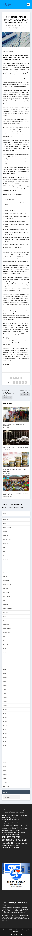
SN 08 (4, 677)
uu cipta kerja (15, 847)
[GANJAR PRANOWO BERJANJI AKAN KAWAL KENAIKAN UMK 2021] (16, 483)
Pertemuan (6, 632)
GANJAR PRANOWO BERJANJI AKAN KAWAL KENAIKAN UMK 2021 (15, 493)
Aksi (4, 523)
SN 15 (4, 705)
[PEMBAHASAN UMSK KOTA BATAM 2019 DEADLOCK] (16, 459)
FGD (4, 568)
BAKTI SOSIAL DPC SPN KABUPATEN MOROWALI (13, 425)
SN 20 (4, 725)
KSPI (18, 828)
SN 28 (4, 758)
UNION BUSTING (5, 845)
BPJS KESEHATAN (7, 813)
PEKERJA (17, 830)
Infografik (6, 580)
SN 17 (4, 713)
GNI (4, 572)
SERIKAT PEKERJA (11, 837)
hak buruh (24, 815)
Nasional (21, 26)
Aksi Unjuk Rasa (10, 811)
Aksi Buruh (4, 811)
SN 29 (4, 762)
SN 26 (4, 750)
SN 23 (4, 738)
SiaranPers (9, 28)
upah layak (18, 845)
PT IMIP (9, 834)
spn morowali (17, 843)
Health (5, 576)
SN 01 (4, 649)
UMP (26, 843)
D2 (4, 552)
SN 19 (4, 721)
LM (4, 600)
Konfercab (6, 588)
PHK (16, 832)
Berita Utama (7, 539)
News (26, 26)
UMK (22, 843)
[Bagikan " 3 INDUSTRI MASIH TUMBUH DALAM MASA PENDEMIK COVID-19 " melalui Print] (21, 378)
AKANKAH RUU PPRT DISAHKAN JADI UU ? (15, 447)
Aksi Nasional (7, 527)
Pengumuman (7, 628)
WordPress (16, 931)
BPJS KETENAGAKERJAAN (19, 813)
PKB (4, 637)
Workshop (6, 786)
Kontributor (15, 26)
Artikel (5, 531)
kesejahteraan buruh (15, 824)
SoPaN (5, 778)
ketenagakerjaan (9, 828)
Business (5, 543)
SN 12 (4, 693)
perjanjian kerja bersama (7, 832)
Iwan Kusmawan (7, 822)
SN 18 (4, 717)
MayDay (5, 604)
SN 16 (4, 709)
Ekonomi (5, 564)
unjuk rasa (12, 845)
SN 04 (4, 661)
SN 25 (4, 746)
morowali (4, 830)
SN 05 (4, 665)
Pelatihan (6, 624)
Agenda (5, 519)
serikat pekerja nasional (14, 839)
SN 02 (4, 653)
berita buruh (18, 811)
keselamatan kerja (24, 826)
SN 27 (4, 754)
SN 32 (4, 774)
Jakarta (14, 822)
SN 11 (4, 689)
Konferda (6, 592)
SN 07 (4, 673)
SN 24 (4, 742)
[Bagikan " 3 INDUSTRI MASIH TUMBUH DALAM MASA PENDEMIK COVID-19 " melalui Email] (17, 378)
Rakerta (5, 641)
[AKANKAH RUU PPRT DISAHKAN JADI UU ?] (16, 437)
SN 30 (4, 766)
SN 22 (4, 734)
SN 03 (4, 657)
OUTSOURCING (10, 830)
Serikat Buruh (15, 834)
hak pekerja (7, 817)
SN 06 (4, 669)
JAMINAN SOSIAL (21, 822)
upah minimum (6, 847)
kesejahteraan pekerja (10, 826)
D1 (4, 548)
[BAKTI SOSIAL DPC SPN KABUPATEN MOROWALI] (16, 414)
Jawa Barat (4, 824)
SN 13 (4, 697)
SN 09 (14, 28)
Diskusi (5, 556)
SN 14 (4, 701)
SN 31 (4, 770)
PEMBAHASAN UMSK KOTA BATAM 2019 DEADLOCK (15, 470)
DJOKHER (5, 560)
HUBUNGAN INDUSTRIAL (11, 820)
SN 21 (4, 730)
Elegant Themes (15, 930)
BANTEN (5, 535)
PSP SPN (4, 834)
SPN (10, 842)
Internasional (7, 584)
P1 (4, 620)
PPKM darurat (21, 832)
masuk (10, 507)
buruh (4, 815)
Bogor (25, 811)
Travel (5, 782)
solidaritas (5, 843)
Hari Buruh (15, 817)
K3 (8, 824)
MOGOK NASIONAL (8, 608)
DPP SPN (18, 815)
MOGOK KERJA (24, 828)
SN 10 (4, 685)
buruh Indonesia (11, 815)
